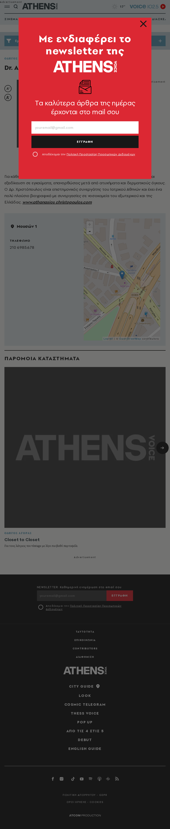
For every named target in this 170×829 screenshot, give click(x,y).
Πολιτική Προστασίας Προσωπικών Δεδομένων (101, 154)
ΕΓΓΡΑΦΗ (85, 142)
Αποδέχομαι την (88, 154)
